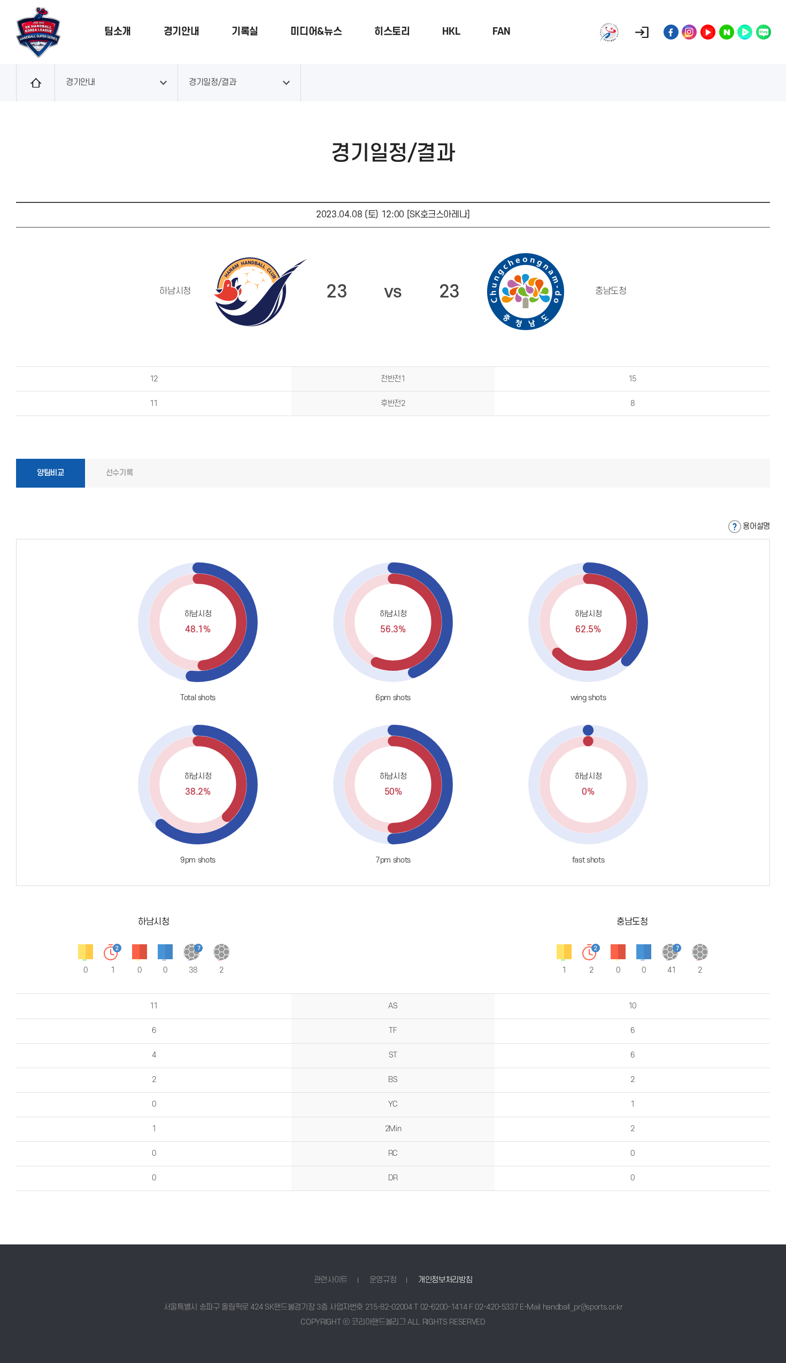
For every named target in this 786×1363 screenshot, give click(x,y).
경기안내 (181, 31)
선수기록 (119, 472)
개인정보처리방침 (445, 1279)
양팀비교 (50, 472)
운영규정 (383, 1279)
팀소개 (117, 31)
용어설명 (756, 526)
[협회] (609, 32)
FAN (501, 31)
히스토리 (392, 31)
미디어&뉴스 (316, 31)
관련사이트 (331, 1279)
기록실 (245, 31)
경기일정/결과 (212, 82)
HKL (451, 31)
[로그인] (642, 32)
